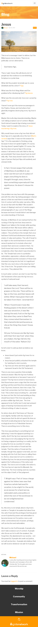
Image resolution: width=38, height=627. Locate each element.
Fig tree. (10, 101)
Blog (5, 14)
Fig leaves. (29, 93)
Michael (6, 27)
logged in (14, 581)
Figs (21, 86)
